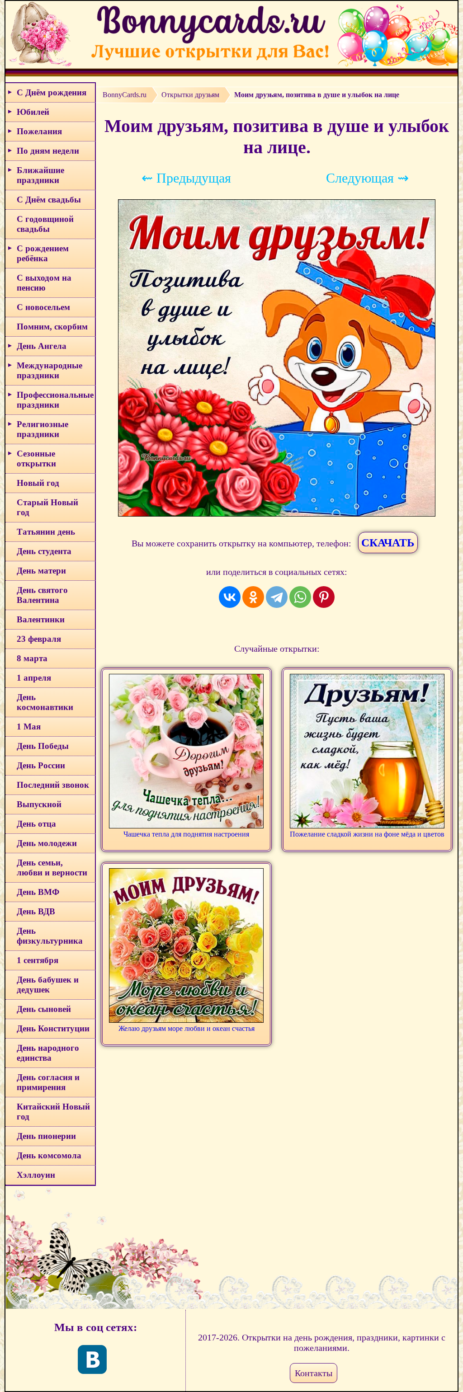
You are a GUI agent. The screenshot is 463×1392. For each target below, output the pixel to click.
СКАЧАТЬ (388, 542)
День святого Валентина (42, 595)
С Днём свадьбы (49, 199)
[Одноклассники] (253, 597)
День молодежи (47, 843)
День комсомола (49, 1155)
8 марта (32, 658)
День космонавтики (45, 702)
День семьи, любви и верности (52, 867)
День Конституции (53, 1028)
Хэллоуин (36, 1175)
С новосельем (43, 307)
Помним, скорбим (52, 326)
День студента (44, 551)
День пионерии (46, 1136)
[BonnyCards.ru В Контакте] (92, 1359)
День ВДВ (36, 911)
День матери (41, 570)
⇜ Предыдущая (186, 177)
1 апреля (34, 677)
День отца (36, 823)
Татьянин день (46, 531)
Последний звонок (53, 785)
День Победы (43, 746)
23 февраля (39, 639)
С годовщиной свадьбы (45, 224)
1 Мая (29, 726)
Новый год (38, 483)
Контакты (313, 1373)
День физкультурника (50, 935)
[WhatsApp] (300, 597)
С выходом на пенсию (44, 282)
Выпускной (39, 804)
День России (41, 765)
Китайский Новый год (53, 1111)
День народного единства (48, 1053)
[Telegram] (277, 597)
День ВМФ (38, 892)
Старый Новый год (47, 507)
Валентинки (41, 619)
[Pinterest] (324, 597)
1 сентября (37, 960)
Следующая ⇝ (367, 177)
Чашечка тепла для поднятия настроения (186, 834)
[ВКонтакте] (230, 597)
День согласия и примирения (48, 1082)
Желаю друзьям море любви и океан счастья (186, 1028)
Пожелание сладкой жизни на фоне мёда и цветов (367, 834)
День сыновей (44, 1009)
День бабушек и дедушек (48, 984)
